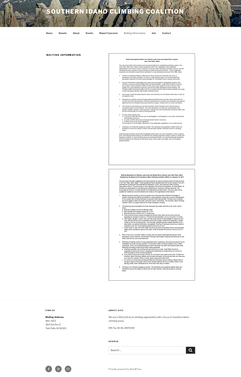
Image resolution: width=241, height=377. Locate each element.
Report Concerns (108, 33)
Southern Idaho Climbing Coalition (115, 11)
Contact (166, 33)
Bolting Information (134, 33)
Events (89, 33)
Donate (63, 33)
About (76, 33)
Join (154, 33)
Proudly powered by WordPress (125, 369)
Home (49, 33)
